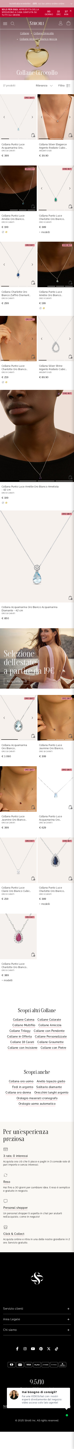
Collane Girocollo (44, 33)
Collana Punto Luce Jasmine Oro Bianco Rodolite (13, 818)
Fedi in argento (22, 1087)
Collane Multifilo (23, 1025)
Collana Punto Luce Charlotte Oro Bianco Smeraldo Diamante (51, 217)
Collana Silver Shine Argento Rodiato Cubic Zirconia (52, 368)
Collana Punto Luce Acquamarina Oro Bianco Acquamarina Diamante (51, 818)
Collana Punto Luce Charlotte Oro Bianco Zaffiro (14, 368)
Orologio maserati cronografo (37, 1098)
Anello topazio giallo (51, 1081)
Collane (24, 33)
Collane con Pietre (53, 1047)
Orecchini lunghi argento (51, 1092)
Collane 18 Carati (22, 1042)
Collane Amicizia (50, 1025)
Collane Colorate (49, 1019)
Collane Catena (24, 1019)
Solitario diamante (49, 1087)
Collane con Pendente (49, 1030)
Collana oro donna (18, 1092)
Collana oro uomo (21, 1081)
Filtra (61, 85)
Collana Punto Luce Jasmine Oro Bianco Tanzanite (51, 747)
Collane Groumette (50, 1042)
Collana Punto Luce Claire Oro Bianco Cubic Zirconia (16, 889)
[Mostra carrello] (68, 23)
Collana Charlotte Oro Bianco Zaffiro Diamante (16, 294)
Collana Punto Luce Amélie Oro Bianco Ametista (30, 488)
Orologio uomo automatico (37, 1103)
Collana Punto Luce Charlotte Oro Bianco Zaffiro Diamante (51, 889)
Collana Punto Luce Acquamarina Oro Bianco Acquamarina (14, 146)
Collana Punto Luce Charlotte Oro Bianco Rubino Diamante (14, 966)
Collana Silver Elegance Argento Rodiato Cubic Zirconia (53, 146)
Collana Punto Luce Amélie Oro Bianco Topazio (13, 217)
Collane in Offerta (19, 1036)
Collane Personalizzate (51, 1036)
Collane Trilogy (20, 1030)
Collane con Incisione (22, 1047)
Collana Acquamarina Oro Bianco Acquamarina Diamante (29, 609)
